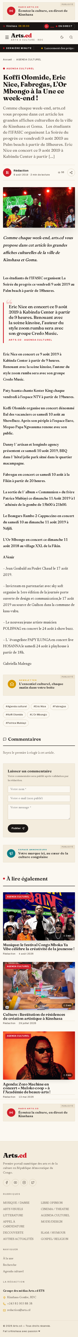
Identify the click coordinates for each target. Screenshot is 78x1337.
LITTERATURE (13, 1215)
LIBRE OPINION (52, 1203)
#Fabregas (59, 706)
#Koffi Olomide (14, 714)
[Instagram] (24, 1182)
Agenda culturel (13, 1271)
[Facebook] (6, 1182)
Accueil (7, 59)
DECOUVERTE (13, 1233)
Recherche (9, 1265)
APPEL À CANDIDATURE (13, 1224)
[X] (32, 1182)
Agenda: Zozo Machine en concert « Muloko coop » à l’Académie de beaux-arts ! (26, 1088)
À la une (8, 1258)
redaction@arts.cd (18, 1310)
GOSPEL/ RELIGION (54, 1239)
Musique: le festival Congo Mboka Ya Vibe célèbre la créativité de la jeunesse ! (38, 946)
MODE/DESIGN (51, 1221)
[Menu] (7, 37)
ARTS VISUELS (13, 1209)
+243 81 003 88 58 (19, 1303)
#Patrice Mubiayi (16, 723)
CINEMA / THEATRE (55, 1209)
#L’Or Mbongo (38, 714)
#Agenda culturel (16, 706)
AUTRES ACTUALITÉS (18, 1239)
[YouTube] (15, 1182)
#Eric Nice (40, 706)
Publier (16, 828)
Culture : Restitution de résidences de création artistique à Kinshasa (34, 1016)
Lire (68, 954)
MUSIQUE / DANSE (16, 1203)
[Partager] (71, 172)
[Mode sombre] (62, 37)
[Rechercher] (71, 37)
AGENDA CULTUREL (28, 59)
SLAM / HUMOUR (53, 1233)
